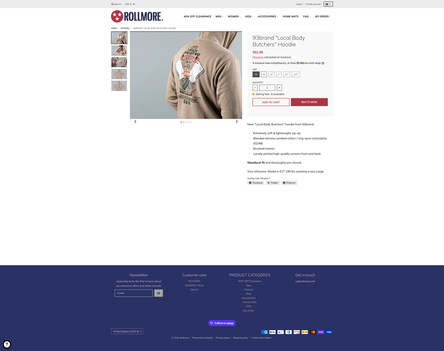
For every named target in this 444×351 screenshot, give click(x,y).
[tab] (181, 122)
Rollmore (184, 337)
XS (256, 74)
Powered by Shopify (202, 337)
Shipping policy (240, 337)
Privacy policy (223, 337)
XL (286, 74)
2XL (296, 74)
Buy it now (309, 102)
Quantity (258, 82)
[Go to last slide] (135, 121)
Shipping (258, 57)
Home (114, 28)
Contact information (261, 337)
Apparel (125, 28)
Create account (313, 4)
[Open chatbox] (7, 344)
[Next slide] (236, 121)
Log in (299, 4)
